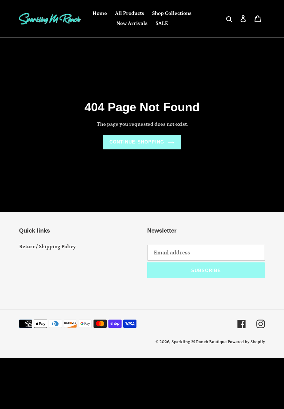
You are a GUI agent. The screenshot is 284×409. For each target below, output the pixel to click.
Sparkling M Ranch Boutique (199, 342)
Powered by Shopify (246, 342)
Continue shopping (136, 142)
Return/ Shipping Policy (47, 247)
